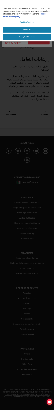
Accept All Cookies (27, 37)
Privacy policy (14, 16)
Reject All (27, 29)
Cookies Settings (27, 22)
